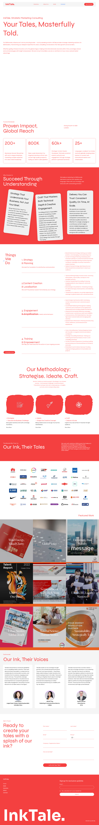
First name (46, 726)
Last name (73, 726)
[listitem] (14, 150)
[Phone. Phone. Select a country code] (72, 737)
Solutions (5, 788)
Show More (9, 427)
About (5, 790)
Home (4, 783)
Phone (72, 734)
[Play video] (49, 87)
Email (45, 734)
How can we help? (48, 751)
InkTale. (10, 4)
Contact (5, 792)
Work (4, 785)
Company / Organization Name (51, 743)
